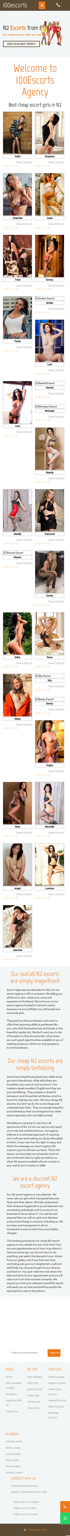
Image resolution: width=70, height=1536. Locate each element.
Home (9, 1376)
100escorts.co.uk (36, 1529)
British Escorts (57, 1376)
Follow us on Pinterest (25, 1514)
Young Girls (33, 1407)
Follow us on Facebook (26, 1502)
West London (13, 1466)
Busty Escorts (34, 1389)
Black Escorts (56, 1406)
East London (12, 1460)
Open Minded (34, 1376)
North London (13, 1447)
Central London (14, 1441)
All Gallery (11, 1394)
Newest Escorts (57, 1400)
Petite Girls (33, 1395)
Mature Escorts (57, 1383)
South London (13, 1454)
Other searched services (24, 1485)
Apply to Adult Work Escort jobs (29, 1492)
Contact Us (12, 1411)
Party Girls (32, 1383)
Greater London (14, 1472)
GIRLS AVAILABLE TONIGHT (21, 44)
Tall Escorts (33, 1401)
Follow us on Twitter (24, 1508)
